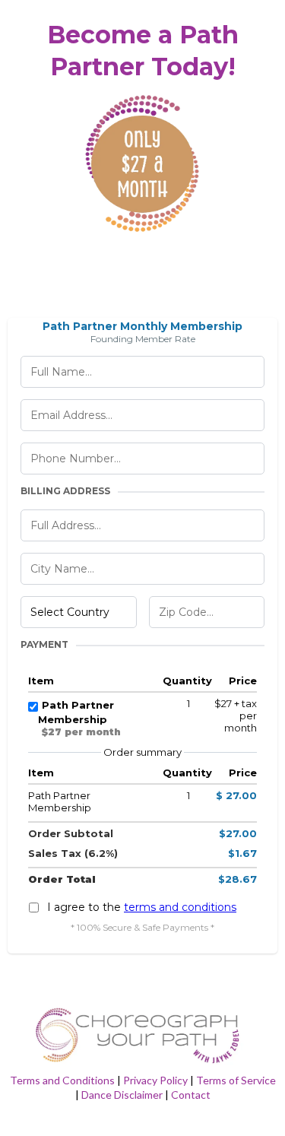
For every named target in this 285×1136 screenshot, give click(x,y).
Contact (191, 1094)
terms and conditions (180, 907)
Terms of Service (236, 1080)
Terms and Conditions (62, 1080)
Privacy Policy (155, 1080)
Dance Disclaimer (122, 1094)
